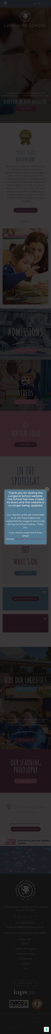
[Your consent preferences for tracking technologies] (46, 1029)
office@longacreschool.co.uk (30, 539)
